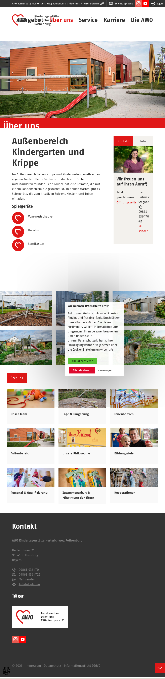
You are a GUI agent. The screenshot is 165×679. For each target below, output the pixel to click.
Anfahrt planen (29, 584)
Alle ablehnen (82, 370)
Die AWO (142, 20)
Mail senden (143, 228)
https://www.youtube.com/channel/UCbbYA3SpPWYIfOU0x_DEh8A (145, 3)
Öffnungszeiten (127, 202)
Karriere (114, 20)
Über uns (61, 20)
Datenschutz (52, 665)
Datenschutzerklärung (92, 340)
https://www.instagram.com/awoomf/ (138, 3)
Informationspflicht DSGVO (82, 665)
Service (88, 20)
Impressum (33, 665)
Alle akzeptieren (82, 361)
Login (160, 3)
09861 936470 (29, 569)
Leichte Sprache (124, 3)
